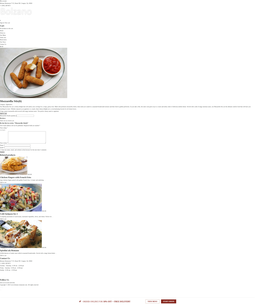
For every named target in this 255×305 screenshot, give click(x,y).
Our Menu (3, 35)
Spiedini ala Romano (9, 250)
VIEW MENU (152, 301)
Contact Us (3, 44)
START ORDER (168, 301)
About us (2, 33)
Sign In (2, 23)
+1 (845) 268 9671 (5, 5)
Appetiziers (9, 104)
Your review (4, 143)
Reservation (3, 39)
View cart (7, 23)
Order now (3, 37)
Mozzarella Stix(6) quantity (8, 115)
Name (2, 145)
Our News (3, 42)
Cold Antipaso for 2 (9, 214)
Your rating (4, 128)
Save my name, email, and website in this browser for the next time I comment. (24, 150)
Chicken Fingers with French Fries (15, 177)
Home (1, 30)
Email (2, 147)
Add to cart (3, 113)
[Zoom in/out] (2, 287)
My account (3, 1)
